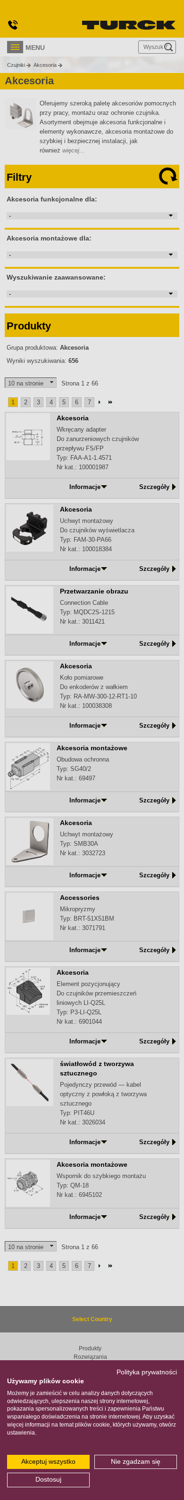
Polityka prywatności (147, 1372)
